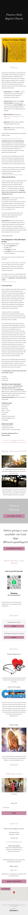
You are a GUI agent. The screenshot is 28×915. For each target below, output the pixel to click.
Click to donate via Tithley (14, 516)
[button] (17, 870)
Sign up (14, 813)
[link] (14, 910)
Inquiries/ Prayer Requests (14, 881)
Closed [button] (14, 870)
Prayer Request (14, 764)
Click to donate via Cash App (14, 548)
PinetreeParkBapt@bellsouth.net (14, 842)
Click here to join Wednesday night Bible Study (14, 441)
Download (14, 626)
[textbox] (14, 807)
